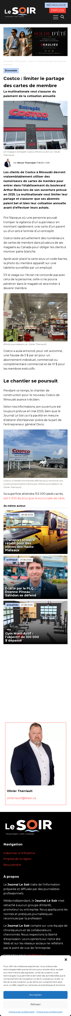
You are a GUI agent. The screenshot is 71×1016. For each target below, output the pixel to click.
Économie (21, 61)
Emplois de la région (17, 859)
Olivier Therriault (26, 163)
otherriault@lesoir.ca (21, 798)
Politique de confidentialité (22, 1011)
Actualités (8, 61)
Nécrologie (56, 5)
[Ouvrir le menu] (55, 17)
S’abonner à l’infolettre (19, 853)
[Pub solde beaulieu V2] (35, 41)
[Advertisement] (35, 681)
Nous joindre (12, 864)
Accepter (35, 994)
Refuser (36, 1004)
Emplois (57, 10)
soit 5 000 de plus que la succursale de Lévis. (34, 498)
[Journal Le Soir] (20, 11)
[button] (66, 959)
